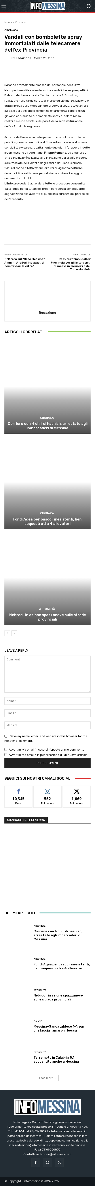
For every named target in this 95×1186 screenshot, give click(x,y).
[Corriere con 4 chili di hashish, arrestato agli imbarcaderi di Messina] (47, 386)
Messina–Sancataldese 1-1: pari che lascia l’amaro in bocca (59, 1028)
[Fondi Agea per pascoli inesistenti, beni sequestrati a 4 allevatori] (47, 482)
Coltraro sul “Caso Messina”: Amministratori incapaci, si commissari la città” (25, 262)
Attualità (47, 609)
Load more (46, 1078)
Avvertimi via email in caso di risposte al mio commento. (47, 749)
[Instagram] (47, 1162)
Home (8, 22)
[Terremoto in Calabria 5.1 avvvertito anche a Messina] (17, 1057)
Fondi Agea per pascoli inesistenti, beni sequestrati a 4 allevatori (47, 521)
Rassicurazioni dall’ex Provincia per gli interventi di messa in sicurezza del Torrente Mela (71, 264)
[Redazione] (7, 58)
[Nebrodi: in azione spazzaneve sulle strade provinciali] (47, 577)
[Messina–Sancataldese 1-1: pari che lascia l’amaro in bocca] (17, 1026)
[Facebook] (35, 1162)
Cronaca (20, 22)
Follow (47, 789)
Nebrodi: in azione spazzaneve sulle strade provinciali (47, 617)
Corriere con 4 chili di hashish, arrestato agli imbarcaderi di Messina (47, 425)
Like (18, 789)
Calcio (38, 1021)
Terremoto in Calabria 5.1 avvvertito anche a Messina (56, 1059)
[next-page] (14, 633)
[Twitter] (59, 1162)
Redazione (23, 58)
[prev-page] (7, 633)
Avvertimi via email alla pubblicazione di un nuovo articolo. (48, 755)
